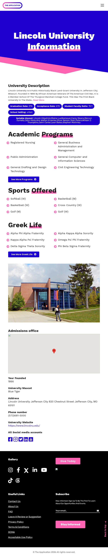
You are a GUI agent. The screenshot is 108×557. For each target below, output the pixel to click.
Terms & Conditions (18, 527)
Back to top (105, 531)
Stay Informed (70, 524)
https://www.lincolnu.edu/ (24, 425)
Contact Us (14, 501)
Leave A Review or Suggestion (24, 516)
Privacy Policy (16, 521)
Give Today (68, 461)
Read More (38, 100)
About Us (13, 506)
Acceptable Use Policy (20, 537)
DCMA (11, 532)
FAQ (10, 511)
